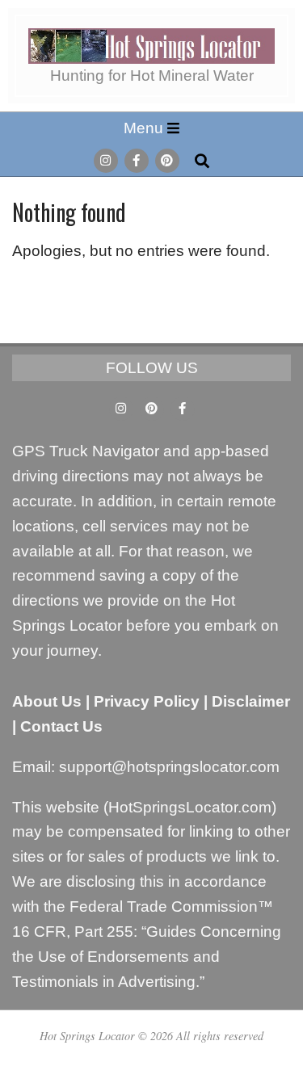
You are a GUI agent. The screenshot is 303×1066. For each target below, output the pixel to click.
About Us (47, 701)
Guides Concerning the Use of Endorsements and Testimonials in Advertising (146, 956)
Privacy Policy (147, 701)
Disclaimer (251, 701)
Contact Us (61, 726)
